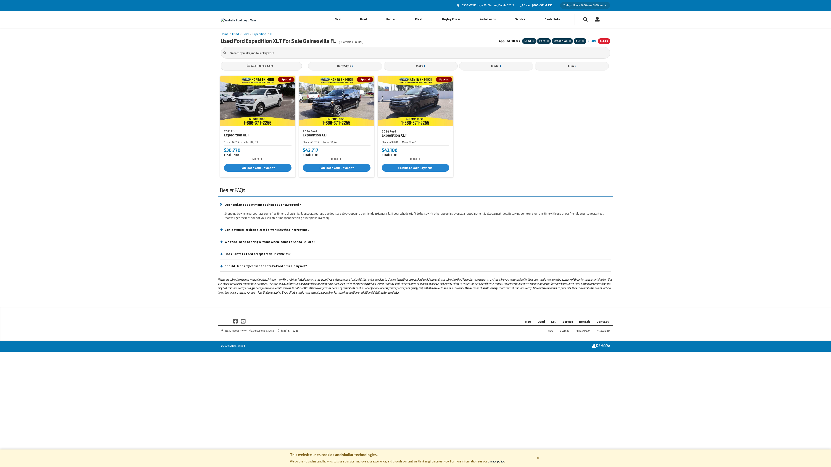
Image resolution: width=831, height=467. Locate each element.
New (338, 19)
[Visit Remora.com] (601, 346)
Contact (603, 321)
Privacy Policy (583, 330)
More (255, 158)
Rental (391, 19)
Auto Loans (488, 19)
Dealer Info (552, 19)
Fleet (419, 19)
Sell (553, 321)
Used (363, 19)
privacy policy (496, 461)
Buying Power (451, 19)
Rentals (585, 321)
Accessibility (603, 330)
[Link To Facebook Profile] (236, 321)
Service (520, 19)
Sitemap (564, 330)
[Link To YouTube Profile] (243, 321)
